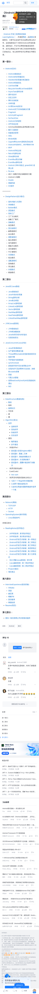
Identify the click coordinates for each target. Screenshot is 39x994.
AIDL (10, 136)
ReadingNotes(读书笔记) (14, 528)
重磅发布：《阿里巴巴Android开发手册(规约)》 (18, 899)
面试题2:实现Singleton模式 (21, 451)
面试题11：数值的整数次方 (21, 457)
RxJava (11, 171)
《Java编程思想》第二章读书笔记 (21, 566)
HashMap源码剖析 (15, 312)
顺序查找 (14, 441)
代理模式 (11, 255)
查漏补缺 (11, 183)
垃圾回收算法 (13, 337)
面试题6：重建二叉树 (19, 454)
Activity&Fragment (15, 115)
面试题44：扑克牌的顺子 (20, 459)
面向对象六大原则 (15, 202)
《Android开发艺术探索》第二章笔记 (22, 542)
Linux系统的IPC (14, 518)
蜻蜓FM (11, 596)
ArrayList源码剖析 (15, 303)
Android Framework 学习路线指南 (13, 833)
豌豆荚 (10, 594)
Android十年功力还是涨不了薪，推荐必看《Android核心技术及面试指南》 (19, 915)
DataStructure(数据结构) (14, 399)
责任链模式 (12, 228)
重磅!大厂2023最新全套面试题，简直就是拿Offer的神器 (19, 874)
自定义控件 (12, 97)
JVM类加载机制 (14, 332)
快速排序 (14, 432)
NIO (9, 386)
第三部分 (5, 725)
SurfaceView (13, 118)
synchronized (13, 363)
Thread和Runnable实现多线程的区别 (22, 354)
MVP (10, 147)
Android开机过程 (14, 150)
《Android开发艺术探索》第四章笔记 (22, 548)
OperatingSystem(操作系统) (16, 514)
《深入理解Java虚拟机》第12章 (20, 560)
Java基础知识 (13, 292)
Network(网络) (11, 502)
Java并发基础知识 (15, 348)
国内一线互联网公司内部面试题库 (17, 618)
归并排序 (14, 435)
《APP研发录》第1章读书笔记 (19, 533)
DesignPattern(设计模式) (14, 196)
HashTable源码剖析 (15, 315)
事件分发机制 (13, 100)
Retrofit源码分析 (14, 153)
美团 (10, 591)
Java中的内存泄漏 (15, 294)
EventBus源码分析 (15, 162)
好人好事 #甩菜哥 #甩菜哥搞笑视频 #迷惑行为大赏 (16, 936)
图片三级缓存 (13, 130)
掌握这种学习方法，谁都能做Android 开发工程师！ (19, 890)
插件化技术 (12, 94)
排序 (10, 423)
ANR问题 (11, 103)
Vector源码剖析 (14, 309)
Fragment (12, 112)
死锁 (10, 374)
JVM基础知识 (13, 329)
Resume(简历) (10, 605)
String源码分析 (14, 297)
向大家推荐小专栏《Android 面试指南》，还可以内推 (19, 817)
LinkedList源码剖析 (15, 306)
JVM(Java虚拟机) (12, 323)
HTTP (10, 508)
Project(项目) (13, 569)
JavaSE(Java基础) (12, 286)
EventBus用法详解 (15, 159)
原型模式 (11, 210)
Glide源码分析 (13, 156)
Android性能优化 (14, 83)
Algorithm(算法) (11, 420)
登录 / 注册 (17, 647)
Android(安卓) (10, 68)
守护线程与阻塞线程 (15, 360)
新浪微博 (11, 599)
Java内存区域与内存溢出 (17, 334)
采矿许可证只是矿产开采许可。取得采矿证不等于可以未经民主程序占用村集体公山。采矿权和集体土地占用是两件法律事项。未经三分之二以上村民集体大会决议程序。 (18, 962)
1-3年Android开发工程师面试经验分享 (15, 858)
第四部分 (5, 729)
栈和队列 (11, 408)
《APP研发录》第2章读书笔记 (19, 536)
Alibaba (11, 588)
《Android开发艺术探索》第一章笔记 (22, 539)
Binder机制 (12, 139)
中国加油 (4, 967)
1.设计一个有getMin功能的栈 (22, 481)
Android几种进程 (14, 121)
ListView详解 (13, 86)
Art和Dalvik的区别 (15, 106)
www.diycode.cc (14, 27)
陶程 (24, 37)
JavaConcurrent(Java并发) (15, 343)
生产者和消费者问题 (15, 351)
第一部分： (5, 718)
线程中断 (11, 357)
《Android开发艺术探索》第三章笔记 (22, 545)
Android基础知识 (14, 74)
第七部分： (5, 737)
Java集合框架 (13, 300)
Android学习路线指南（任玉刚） (13, 866)
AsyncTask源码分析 (15, 91)
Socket (11, 511)
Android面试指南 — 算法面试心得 (13, 808)
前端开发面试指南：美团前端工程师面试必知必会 (18, 882)
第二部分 (5, 722)
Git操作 (11, 186)
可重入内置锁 (13, 377)
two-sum (14, 475)
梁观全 (31, 37)
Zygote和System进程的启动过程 (20, 142)
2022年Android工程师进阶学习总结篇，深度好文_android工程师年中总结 (18, 841)
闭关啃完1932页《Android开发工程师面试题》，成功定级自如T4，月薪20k (19, 924)
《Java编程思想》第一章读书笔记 (21, 563)
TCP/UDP (12, 505)
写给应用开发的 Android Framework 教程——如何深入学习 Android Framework (19, 825)
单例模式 (11, 205)
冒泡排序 (14, 429)
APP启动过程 (13, 124)
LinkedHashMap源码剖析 (18, 318)
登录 (32, 3)
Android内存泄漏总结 (16, 77)
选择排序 (14, 426)
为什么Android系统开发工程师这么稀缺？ (16, 907)
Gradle (11, 180)
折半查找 (14, 444)
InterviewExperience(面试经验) (17, 584)
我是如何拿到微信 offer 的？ (11, 849)
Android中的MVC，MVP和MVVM (21, 145)
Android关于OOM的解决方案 (19, 109)
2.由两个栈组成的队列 (19, 484)
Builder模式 (12, 207)
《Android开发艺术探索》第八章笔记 (22, 551)
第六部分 (5, 733)
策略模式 (11, 222)
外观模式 (11, 269)
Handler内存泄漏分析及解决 (18, 80)
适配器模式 (12, 261)
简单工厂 (11, 213)
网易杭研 (11, 602)
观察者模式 (12, 237)
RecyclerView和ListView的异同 (20, 89)
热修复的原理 (13, 133)
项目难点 (11, 572)
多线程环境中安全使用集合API (19, 366)
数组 (10, 402)
